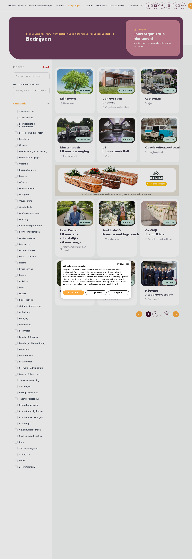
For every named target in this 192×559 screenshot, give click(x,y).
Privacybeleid (122, 264)
